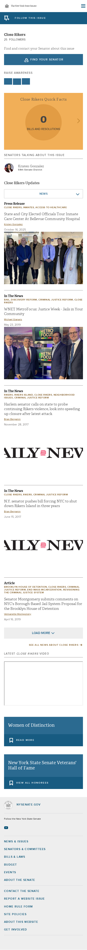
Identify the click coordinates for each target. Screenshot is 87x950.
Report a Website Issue (24, 898)
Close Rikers (13, 207)
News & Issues (16, 841)
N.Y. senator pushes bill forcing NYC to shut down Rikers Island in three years (40, 503)
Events (10, 872)
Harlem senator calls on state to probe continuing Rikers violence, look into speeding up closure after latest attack (42, 409)
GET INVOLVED (15, 929)
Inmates (28, 207)
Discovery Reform (24, 300)
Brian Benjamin (12, 419)
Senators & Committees (25, 849)
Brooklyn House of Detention (25, 587)
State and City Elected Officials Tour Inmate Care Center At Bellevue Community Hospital (42, 216)
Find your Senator (47, 59)
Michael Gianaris (13, 319)
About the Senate (19, 880)
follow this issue (30, 18)
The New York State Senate (23, 6)
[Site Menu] (83, 6)
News (43, 193)
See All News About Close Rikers (54, 645)
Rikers (8, 395)
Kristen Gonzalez (31, 166)
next (78, 121)
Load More (41, 633)
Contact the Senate (21, 891)
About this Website (21, 922)
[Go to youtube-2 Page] (6, 828)
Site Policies (15, 914)
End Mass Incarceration (44, 590)
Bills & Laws (14, 856)
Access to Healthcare (51, 207)
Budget (10, 864)
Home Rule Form (18, 906)
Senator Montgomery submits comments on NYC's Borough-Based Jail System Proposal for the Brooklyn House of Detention (43, 604)
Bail (7, 300)
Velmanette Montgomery (17, 614)
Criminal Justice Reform (55, 300)
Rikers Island (23, 395)
